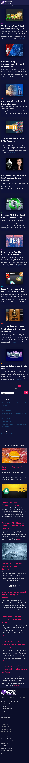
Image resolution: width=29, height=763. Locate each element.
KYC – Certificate (14, 701)
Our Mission (4, 706)
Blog (2, 23)
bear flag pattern (5, 752)
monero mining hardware (7, 742)
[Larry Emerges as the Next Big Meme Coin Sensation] (14, 278)
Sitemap (3, 711)
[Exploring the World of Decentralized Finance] (14, 241)
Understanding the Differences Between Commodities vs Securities (13, 566)
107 (12, 388)
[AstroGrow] (7, 2)
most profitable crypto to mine (8, 740)
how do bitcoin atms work (7, 737)
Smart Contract (4, 703)
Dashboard (11, 703)
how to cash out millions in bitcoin (9, 747)
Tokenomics (9, 708)
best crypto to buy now (6, 750)
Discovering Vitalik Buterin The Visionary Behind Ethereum (13, 178)
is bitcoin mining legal (6, 738)
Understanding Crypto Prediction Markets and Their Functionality (13, 644)
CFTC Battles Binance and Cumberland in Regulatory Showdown (13, 329)
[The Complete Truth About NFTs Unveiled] (14, 127)
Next (16, 388)
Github (2, 717)
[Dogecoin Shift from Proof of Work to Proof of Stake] (14, 204)
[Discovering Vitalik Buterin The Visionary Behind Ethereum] (14, 164)
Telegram (3, 715)
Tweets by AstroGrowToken (7, 433)
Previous (5, 386)
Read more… (22, 38)
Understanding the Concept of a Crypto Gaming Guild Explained (14, 595)
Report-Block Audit (5, 701)
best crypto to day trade (6, 748)
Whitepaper (7, 717)
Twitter (7, 715)
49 (22, 386)
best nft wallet (4, 743)
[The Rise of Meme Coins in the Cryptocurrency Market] (14, 15)
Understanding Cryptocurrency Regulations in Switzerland (14, 64)
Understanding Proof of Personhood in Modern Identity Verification (14, 669)
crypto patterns (4, 745)
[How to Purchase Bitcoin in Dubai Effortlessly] (14, 90)
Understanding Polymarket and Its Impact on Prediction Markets (14, 620)
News (9, 706)
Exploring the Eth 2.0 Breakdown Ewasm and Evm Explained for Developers (13, 525)
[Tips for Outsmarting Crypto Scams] (14, 355)
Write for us (4, 753)
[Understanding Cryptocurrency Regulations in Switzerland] (14, 50)
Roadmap (3, 708)
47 (16, 386)
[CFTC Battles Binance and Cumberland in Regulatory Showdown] (14, 315)
